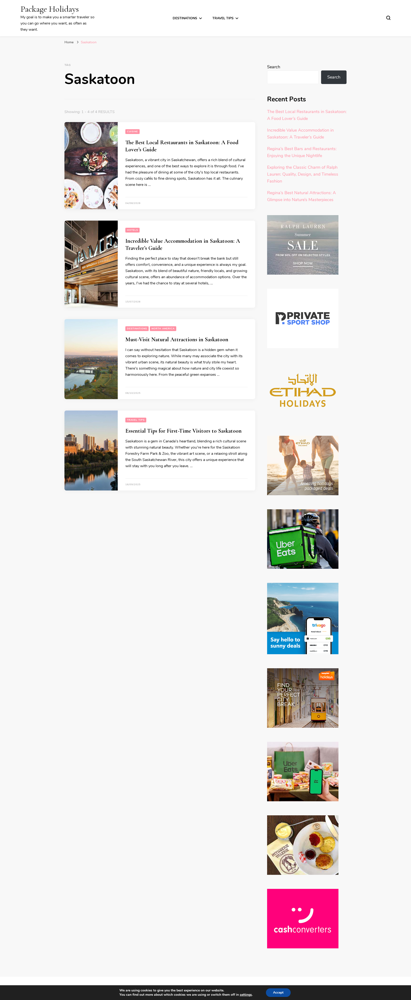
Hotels (132, 230)
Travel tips (223, 18)
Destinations (185, 18)
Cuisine (132, 131)
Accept (278, 992)
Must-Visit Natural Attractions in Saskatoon (176, 339)
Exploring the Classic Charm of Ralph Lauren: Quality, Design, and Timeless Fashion (302, 174)
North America (163, 328)
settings (246, 995)
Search (273, 67)
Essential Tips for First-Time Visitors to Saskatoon (183, 430)
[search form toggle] (388, 18)
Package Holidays (49, 9)
